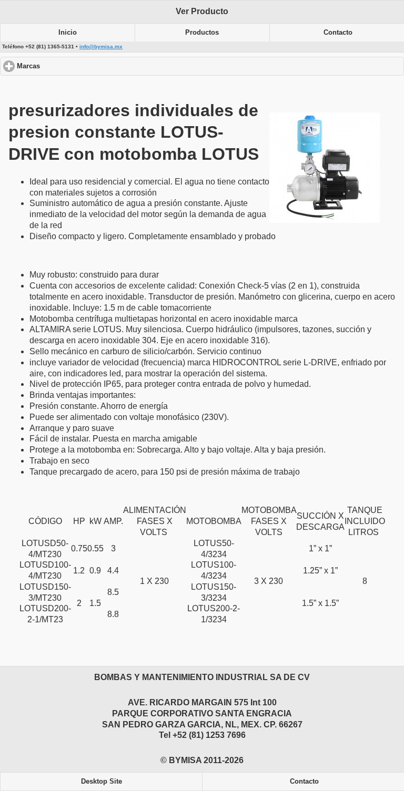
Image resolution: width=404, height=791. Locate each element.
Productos (202, 32)
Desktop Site (101, 781)
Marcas (68, 66)
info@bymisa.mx (101, 46)
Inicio (67, 32)
